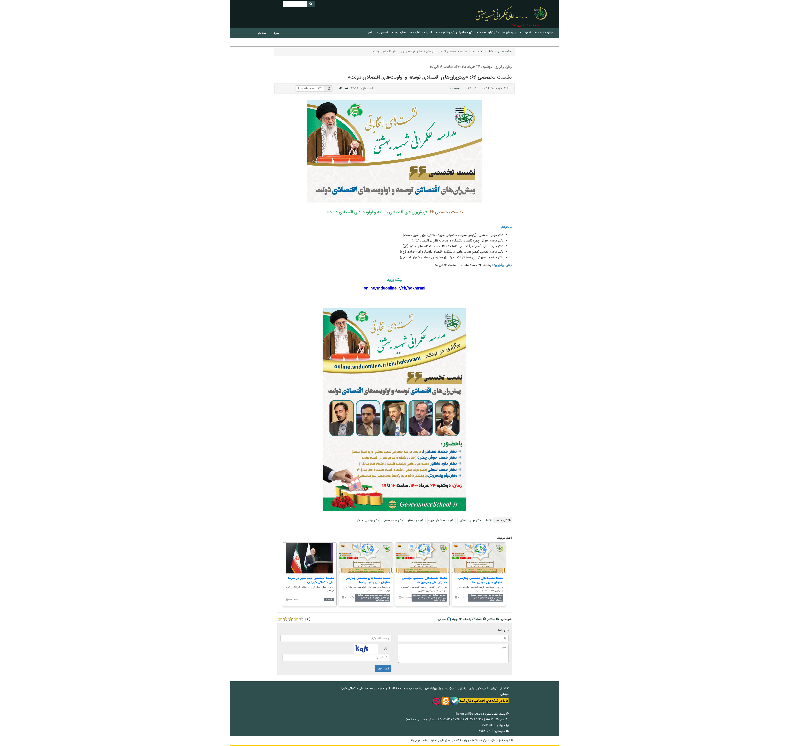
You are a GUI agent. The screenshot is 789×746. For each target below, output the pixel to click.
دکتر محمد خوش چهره (441, 520)
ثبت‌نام (262, 33)
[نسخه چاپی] (346, 88)
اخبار (490, 51)
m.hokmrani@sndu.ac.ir (468, 714)
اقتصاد (488, 520)
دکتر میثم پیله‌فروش (367, 520)
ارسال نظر (383, 668)
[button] (544, 32)
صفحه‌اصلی (505, 51)
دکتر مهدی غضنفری (469, 520)
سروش (442, 619)
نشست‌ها (477, 51)
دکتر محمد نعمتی (393, 520)
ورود (276, 33)
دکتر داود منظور (415, 520)
